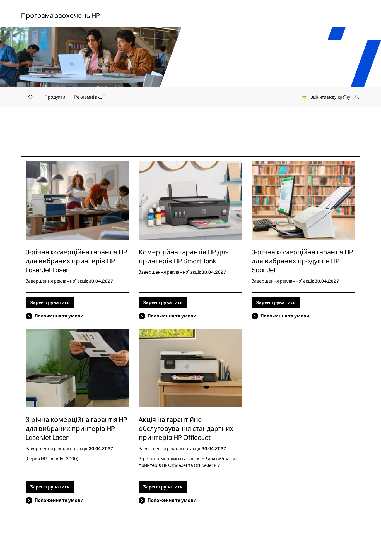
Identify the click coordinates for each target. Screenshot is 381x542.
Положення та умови (59, 316)
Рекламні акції (89, 97)
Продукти (54, 97)
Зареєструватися (49, 302)
